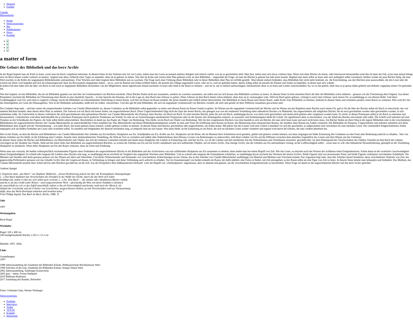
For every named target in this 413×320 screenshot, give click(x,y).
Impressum (12, 316)
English (10, 6)
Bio (8, 26)
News (9, 32)
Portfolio (10, 301)
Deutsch (10, 4)
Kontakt (10, 35)
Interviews (11, 304)
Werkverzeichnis (14, 23)
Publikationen (13, 29)
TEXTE (10, 310)
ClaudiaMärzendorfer (7, 14)
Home (9, 20)
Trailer (9, 307)
